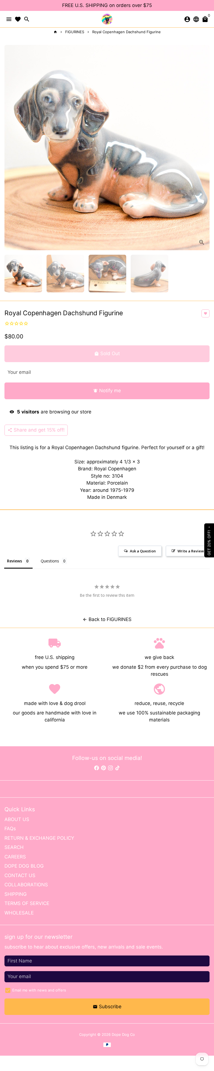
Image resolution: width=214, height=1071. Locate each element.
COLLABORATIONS (26, 884)
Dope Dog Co (123, 1034)
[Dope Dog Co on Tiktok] (117, 768)
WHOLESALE (19, 913)
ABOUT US (16, 819)
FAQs (10, 828)
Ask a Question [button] (143, 550)
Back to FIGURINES (107, 619)
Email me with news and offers (39, 990)
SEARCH (14, 847)
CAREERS (15, 857)
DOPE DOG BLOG (24, 866)
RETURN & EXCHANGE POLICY (39, 838)
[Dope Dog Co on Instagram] (110, 768)
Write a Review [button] (190, 550)
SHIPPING (15, 894)
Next (204, 147)
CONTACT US (19, 875)
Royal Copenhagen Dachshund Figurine (126, 32)
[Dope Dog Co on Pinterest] (103, 768)
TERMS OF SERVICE (26, 903)
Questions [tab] (50, 561)
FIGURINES (74, 32)
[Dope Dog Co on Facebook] (96, 768)
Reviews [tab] (14, 561)
